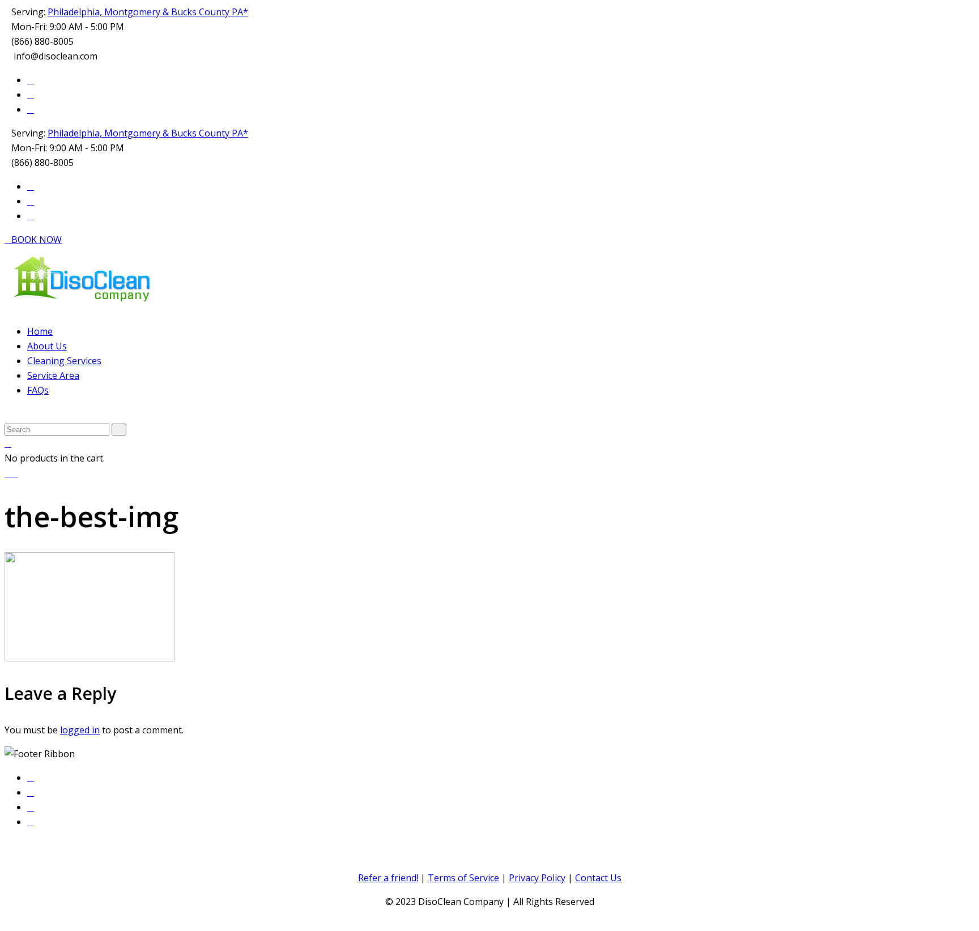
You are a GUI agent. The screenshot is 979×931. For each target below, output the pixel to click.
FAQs (38, 390)
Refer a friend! (388, 878)
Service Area (53, 375)
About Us (47, 346)
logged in (80, 730)
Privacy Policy (537, 878)
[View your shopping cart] (8, 444)
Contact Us (598, 878)
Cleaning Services (64, 361)
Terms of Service (463, 878)
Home (40, 331)
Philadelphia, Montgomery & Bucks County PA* (148, 12)
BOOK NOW (36, 239)
